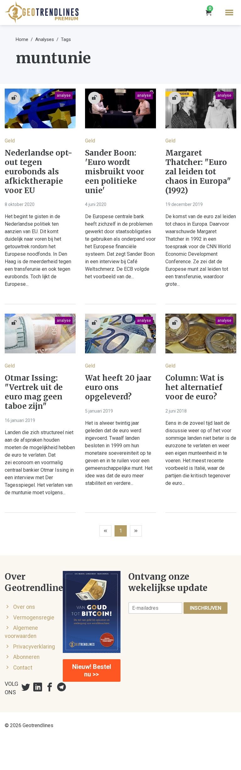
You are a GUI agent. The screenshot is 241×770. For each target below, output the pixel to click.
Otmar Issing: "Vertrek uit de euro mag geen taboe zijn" (34, 392)
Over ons (24, 607)
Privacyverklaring (34, 647)
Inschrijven (205, 608)
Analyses (44, 39)
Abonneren (26, 657)
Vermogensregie (33, 617)
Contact (22, 668)
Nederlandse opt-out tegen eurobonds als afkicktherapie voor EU (38, 171)
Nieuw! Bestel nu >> (91, 670)
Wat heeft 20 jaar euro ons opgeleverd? (118, 387)
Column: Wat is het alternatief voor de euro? (194, 387)
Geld (10, 141)
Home (22, 39)
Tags (66, 39)
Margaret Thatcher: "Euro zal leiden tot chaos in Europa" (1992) (198, 171)
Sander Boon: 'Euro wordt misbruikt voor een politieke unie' (114, 171)
